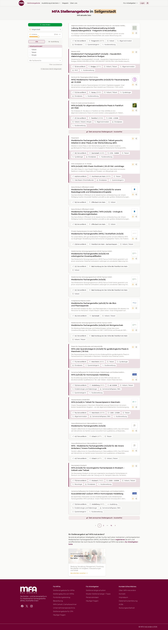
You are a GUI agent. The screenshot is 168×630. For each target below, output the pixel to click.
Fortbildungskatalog (61, 597)
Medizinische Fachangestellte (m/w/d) (88, 279)
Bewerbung (58, 601)
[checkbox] (30, 49)
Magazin (65, 3)
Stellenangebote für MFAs (63, 590)
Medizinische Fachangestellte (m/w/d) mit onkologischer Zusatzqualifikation (90, 255)
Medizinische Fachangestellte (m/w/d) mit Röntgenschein (97, 325)
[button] (147, 3)
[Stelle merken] (133, 33)
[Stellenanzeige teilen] (136, 33)
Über (127, 590)
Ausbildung (55, 42)
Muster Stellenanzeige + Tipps (98, 594)
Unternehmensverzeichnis (64, 608)
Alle (36, 42)
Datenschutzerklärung (128, 601)
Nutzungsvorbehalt (127, 608)
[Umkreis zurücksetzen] (60, 34)
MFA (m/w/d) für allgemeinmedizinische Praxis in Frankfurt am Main (97, 106)
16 (111, 525)
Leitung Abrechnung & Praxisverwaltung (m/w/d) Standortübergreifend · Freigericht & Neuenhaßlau (93, 29)
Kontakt (122, 594)
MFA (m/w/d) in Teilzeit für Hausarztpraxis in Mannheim (95, 402)
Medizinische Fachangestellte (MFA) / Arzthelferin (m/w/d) (97, 234)
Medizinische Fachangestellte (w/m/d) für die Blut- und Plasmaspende (94, 304)
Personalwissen (92, 597)
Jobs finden (46, 25)
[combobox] (44, 61)
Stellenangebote (33, 3)
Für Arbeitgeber (129, 3)
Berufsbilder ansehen (78, 573)
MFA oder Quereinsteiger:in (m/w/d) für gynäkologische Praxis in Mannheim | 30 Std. (100, 350)
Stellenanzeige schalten (96, 590)
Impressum (123, 597)
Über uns (73, 3)
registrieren (120, 540)
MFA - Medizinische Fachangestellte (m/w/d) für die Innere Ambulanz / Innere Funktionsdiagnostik (97, 447)
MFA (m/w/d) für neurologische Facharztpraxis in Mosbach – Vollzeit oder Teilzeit (97, 469)
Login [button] (142, 3)
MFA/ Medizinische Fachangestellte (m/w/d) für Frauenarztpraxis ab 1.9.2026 (100, 81)
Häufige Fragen (59, 615)
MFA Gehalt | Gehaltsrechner (65, 604)
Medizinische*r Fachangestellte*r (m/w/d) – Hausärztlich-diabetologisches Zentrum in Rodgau (96, 55)
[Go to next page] (115, 525)
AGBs (121, 604)
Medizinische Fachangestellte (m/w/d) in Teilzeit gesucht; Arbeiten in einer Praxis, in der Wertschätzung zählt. (97, 141)
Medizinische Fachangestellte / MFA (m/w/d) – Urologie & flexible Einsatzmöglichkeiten (96, 213)
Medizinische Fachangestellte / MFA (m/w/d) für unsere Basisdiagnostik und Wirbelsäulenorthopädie (96, 191)
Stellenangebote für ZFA (63, 611)
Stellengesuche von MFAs (63, 594)
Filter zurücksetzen (55, 64)
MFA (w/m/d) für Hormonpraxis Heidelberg (90, 375)
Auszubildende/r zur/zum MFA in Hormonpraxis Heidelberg (97, 494)
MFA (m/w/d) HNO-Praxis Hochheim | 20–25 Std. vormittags (97, 166)
